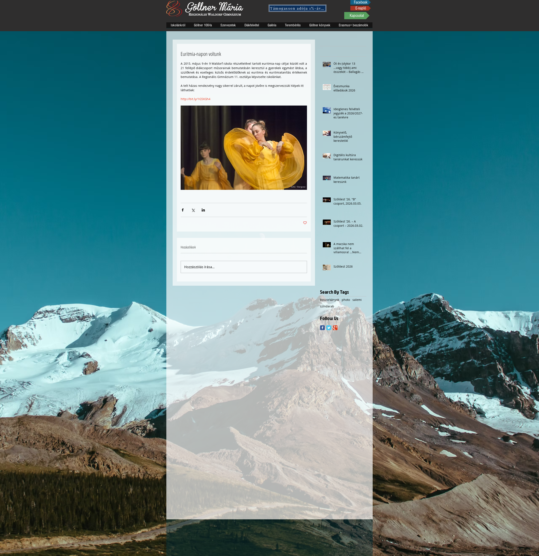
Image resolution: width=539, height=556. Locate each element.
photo (346, 300)
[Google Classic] (335, 327)
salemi (357, 300)
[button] (297, 8)
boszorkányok (329, 300)
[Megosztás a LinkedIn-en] (203, 210)
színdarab (327, 306)
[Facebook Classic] (322, 327)
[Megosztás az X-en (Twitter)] (193, 210)
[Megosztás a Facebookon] (183, 210)
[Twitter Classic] (328, 327)
